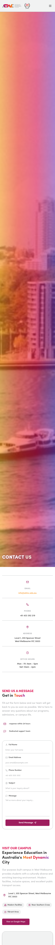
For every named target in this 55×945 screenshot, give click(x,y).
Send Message (26, 823)
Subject (12, 783)
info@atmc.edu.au (27, 593)
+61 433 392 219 (27, 616)
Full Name (13, 745)
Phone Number (15, 770)
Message (13, 796)
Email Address (15, 758)
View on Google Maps (15, 922)
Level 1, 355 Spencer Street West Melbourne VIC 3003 (27, 639)
